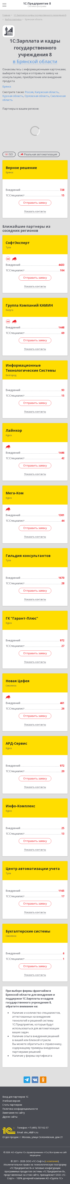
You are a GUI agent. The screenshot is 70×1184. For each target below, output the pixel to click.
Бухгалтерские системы (28, 931)
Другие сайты (9, 1116)
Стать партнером (12, 1104)
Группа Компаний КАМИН (29, 305)
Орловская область (37, 96)
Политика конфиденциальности (20, 1108)
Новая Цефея (17, 681)
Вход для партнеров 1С (15, 1096)
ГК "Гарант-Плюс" (22, 618)
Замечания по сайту (13, 1112)
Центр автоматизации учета (33, 868)
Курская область (12, 96)
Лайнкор (14, 430)
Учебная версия (11, 1100)
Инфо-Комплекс (20, 806)
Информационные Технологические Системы (31, 368)
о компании (51, 1161)
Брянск (6, 86)
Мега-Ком (15, 493)
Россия (29, 92)
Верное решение (21, 167)
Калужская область (47, 92)
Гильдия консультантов (28, 555)
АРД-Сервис (16, 743)
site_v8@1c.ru (31, 1132)
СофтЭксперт (18, 242)
